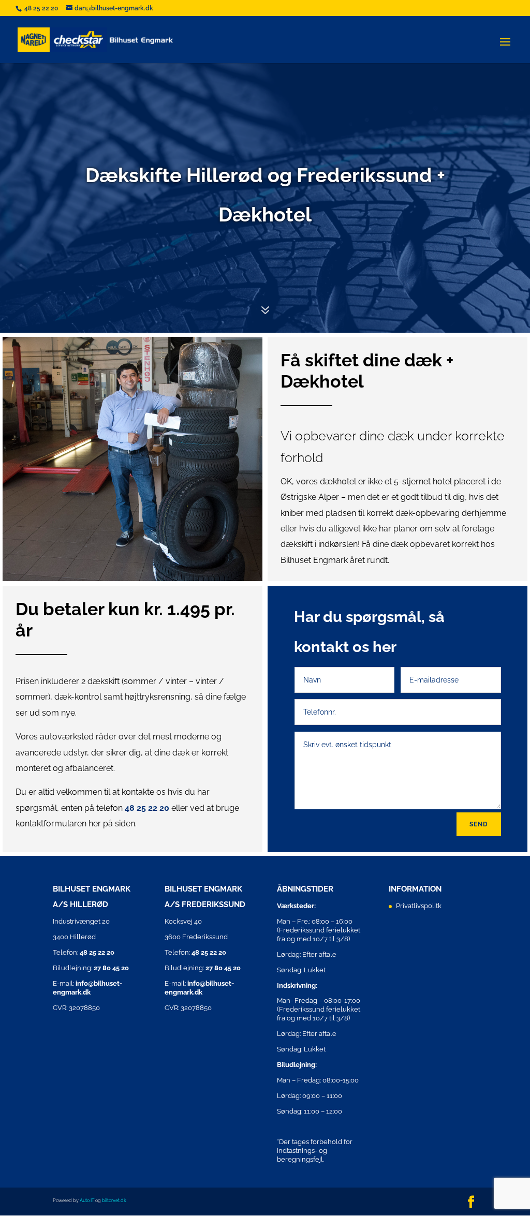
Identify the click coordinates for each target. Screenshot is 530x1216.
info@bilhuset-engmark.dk (87, 988)
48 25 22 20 (42, 8)
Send (478, 824)
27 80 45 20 (111, 968)
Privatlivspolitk (418, 906)
